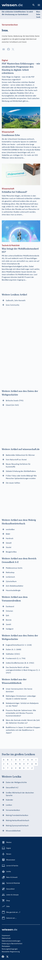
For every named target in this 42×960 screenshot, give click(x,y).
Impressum (6, 935)
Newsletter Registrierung (11, 952)
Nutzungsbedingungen (10, 949)
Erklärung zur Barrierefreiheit (12, 944)
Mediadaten (6, 946)
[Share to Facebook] (8, 49)
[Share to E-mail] (3, 49)
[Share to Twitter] (13, 49)
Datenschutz (6, 938)
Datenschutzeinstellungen (11, 941)
